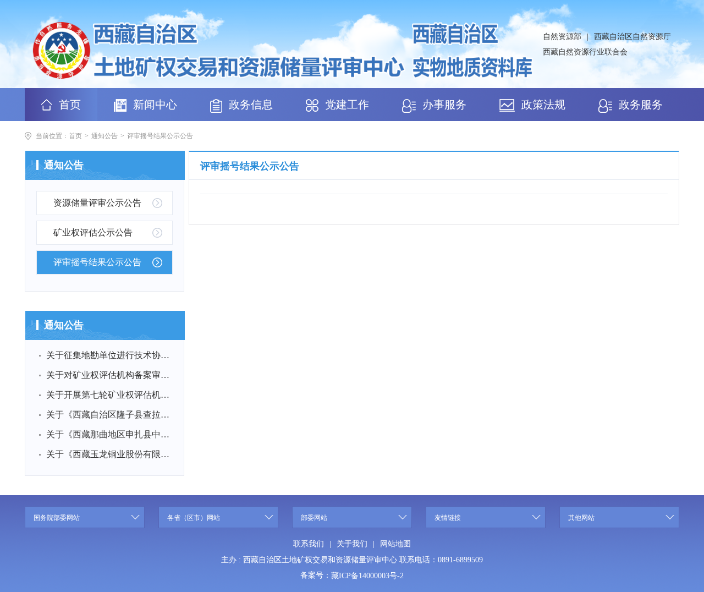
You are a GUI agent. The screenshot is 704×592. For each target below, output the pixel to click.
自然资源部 (562, 36)
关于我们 (352, 544)
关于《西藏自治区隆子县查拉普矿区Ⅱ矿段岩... (108, 414)
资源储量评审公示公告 (97, 202)
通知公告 (104, 136)
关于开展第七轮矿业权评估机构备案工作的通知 (108, 394)
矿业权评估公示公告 (93, 232)
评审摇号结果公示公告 (160, 136)
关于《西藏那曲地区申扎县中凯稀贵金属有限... (108, 434)
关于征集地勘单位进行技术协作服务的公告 (108, 355)
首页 (75, 136)
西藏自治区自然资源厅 (632, 36)
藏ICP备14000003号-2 (367, 576)
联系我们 (308, 544)
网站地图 (395, 544)
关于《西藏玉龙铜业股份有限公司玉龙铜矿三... (108, 454)
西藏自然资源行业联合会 (585, 52)
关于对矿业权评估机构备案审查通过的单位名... (108, 375)
